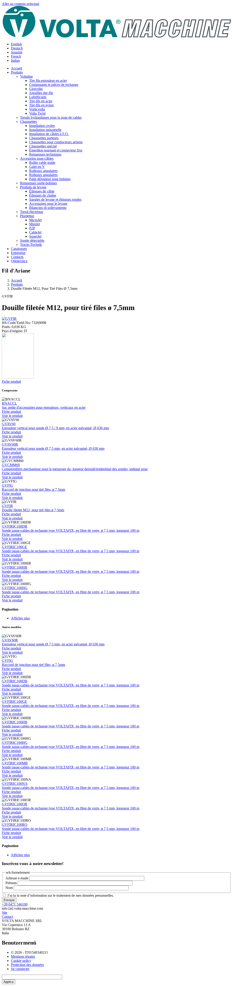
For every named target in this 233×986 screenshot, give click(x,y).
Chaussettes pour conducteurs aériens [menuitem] (56, 142)
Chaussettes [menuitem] (28, 121)
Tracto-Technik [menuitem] (31, 244)
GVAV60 (8, 424)
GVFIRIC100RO (14, 825)
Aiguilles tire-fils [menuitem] (41, 93)
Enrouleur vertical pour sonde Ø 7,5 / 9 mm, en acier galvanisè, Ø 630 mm (55, 428)
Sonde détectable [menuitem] (32, 240)
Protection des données (27, 965)
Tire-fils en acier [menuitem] (40, 101)
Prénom (11, 883)
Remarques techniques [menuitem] (45, 154)
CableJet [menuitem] (35, 232)
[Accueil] (116, 36)
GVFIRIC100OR (14, 804)
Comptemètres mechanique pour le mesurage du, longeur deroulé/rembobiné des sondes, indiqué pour (75, 469)
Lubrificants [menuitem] (37, 97)
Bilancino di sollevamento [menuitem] (47, 208)
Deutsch (17, 48)
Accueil (16, 280)
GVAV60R (10, 444)
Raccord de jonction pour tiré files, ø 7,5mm (33, 489)
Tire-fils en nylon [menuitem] (41, 105)
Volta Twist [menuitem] (37, 113)
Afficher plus (20, 618)
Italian (15, 60)
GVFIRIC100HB (14, 567)
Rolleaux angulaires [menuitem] (43, 171)
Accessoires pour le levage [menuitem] (48, 203)
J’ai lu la (60, 895)
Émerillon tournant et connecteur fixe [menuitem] (55, 150)
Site (4, 912)
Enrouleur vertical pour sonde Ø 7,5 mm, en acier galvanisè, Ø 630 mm (53, 448)
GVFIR (7, 506)
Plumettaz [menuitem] (27, 216)
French (16, 56)
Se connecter (20, 969)
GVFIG (7, 485)
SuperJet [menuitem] (35, 236)
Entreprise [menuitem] (18, 253)
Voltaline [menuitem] (26, 76)
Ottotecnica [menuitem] (19, 261)
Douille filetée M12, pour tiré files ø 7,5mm (33, 510)
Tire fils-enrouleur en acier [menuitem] (48, 80)
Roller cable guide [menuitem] (42, 162)
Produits (17, 284)
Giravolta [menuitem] (36, 89)
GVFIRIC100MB (15, 763)
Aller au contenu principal (20, 4)
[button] (9, 319)
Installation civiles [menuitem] (42, 126)
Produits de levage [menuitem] (33, 187)
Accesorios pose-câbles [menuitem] (36, 158)
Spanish (16, 52)
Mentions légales (23, 956)
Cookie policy (21, 961)
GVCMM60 (11, 465)
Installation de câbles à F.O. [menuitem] (49, 134)
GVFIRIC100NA (15, 784)
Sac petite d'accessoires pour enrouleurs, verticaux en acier (44, 407)
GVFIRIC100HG (15, 588)
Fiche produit (11, 381)
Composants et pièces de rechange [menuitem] (53, 85)
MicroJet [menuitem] (35, 220)
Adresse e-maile (16, 878)
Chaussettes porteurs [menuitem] (43, 138)
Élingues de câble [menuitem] (41, 191)
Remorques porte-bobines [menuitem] (38, 183)
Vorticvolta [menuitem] (37, 109)
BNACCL (9, 403)
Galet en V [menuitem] (37, 167)
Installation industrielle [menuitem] (45, 130)
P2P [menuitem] (32, 228)
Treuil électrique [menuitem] (31, 212)
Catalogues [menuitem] (19, 249)
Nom (9, 888)
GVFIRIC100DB (14, 526)
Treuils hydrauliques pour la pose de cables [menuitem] (51, 117)
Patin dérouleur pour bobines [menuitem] (50, 179)
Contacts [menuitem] (17, 257)
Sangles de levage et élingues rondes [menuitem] (55, 199)
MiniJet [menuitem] (34, 224)
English (16, 44)
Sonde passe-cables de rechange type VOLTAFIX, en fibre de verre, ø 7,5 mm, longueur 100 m (70, 530)
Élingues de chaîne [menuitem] (42, 195)
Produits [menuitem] (17, 72)
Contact (7, 917)
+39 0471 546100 (15, 904)
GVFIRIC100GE (14, 547)
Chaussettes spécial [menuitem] (43, 146)
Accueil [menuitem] (16, 68)
